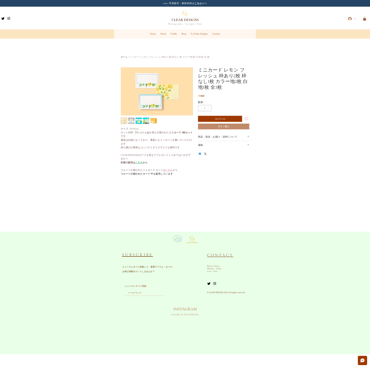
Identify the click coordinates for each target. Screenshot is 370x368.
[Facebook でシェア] (200, 154)
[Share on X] (205, 154)
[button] (364, 19)
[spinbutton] (205, 108)
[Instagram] (9, 18)
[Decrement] (200, 108)
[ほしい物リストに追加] (246, 119)
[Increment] (209, 108)
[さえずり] (3, 18)
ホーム (124, 57)
